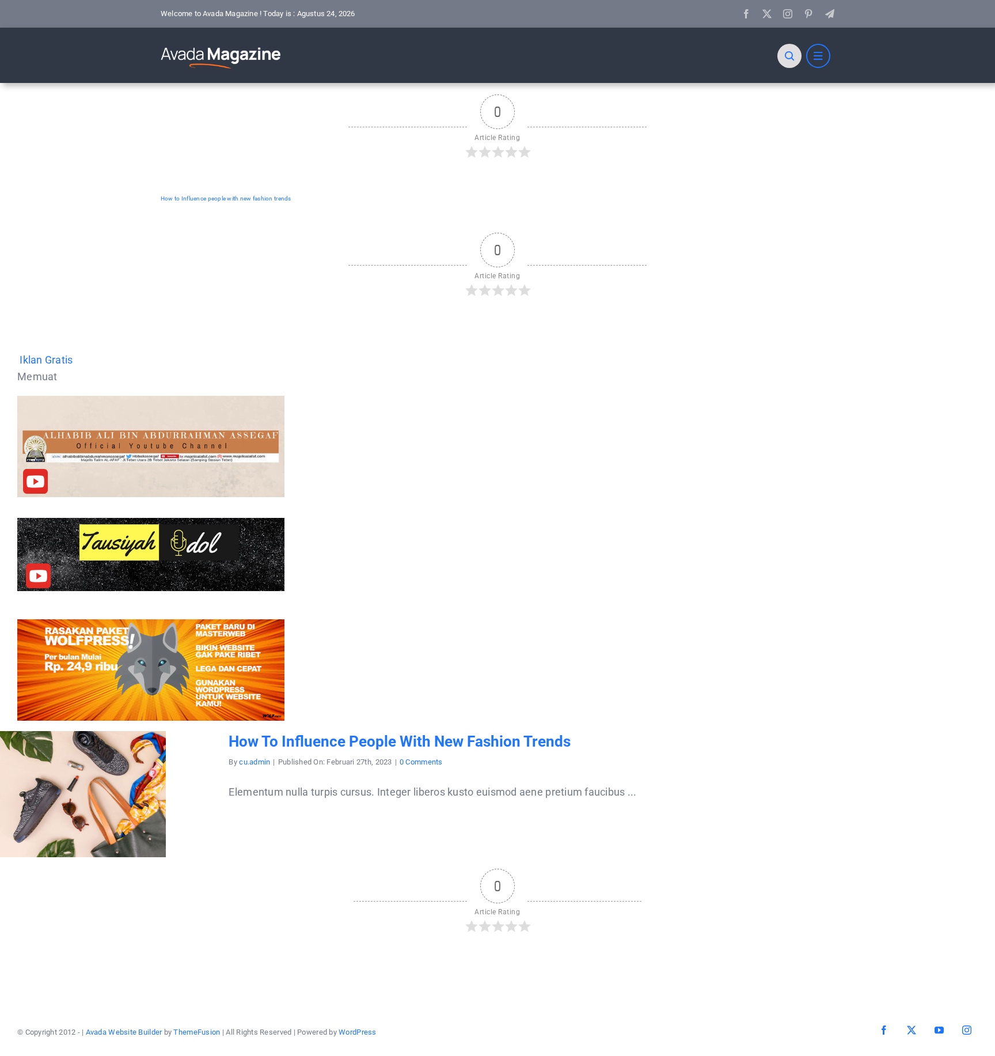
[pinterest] (808, 13)
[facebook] (746, 13)
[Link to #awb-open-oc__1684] (818, 56)
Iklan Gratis (46, 360)
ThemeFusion (196, 1032)
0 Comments (421, 762)
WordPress (357, 1032)
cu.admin (254, 762)
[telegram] (829, 13)
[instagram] (787, 13)
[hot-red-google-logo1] (221, 47)
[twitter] (767, 13)
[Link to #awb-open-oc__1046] (789, 56)
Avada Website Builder (124, 1032)
